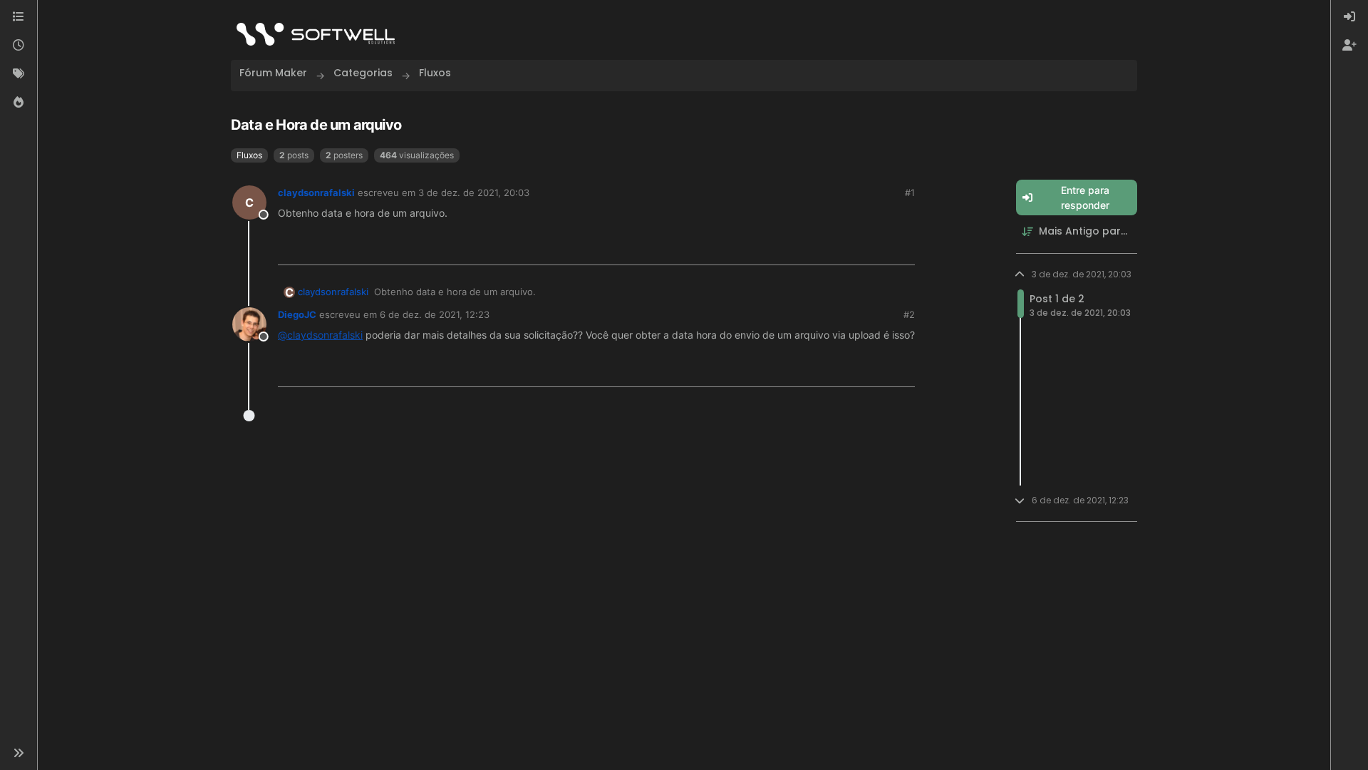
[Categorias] (18, 17)
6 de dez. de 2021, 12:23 (434, 314)
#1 (910, 192)
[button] (18, 752)
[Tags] (18, 74)
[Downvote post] (903, 248)
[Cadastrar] (1349, 45)
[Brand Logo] (316, 34)
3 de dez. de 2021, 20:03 (473, 192)
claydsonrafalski (316, 192)
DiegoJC (297, 314)
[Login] (1349, 17)
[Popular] (18, 102)
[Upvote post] (856, 248)
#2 (909, 314)
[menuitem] (1349, 17)
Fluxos (249, 155)
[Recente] (18, 45)
